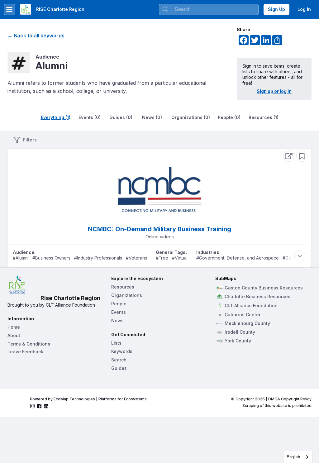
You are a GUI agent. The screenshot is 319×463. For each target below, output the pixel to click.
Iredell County (240, 332)
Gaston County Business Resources (264, 288)
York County (238, 341)
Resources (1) (264, 117)
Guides (119, 368)
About (13, 335)
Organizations (126, 295)
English (293, 457)
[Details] (288, 156)
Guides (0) (120, 117)
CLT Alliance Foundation (251, 305)
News (117, 320)
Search (118, 359)
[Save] (301, 156)
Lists (116, 343)
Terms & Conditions (28, 343)
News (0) (152, 117)
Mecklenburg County (247, 323)
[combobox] (209, 9)
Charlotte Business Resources (257, 296)
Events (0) (90, 117)
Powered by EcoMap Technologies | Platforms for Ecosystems (88, 399)
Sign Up (276, 9)
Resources (122, 286)
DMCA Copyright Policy (290, 399)
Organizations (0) (190, 117)
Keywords (121, 351)
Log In (304, 9)
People (118, 303)
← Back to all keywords (35, 35)
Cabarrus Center (242, 315)
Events (118, 312)
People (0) (229, 117)
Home (13, 327)
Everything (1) (55, 117)
